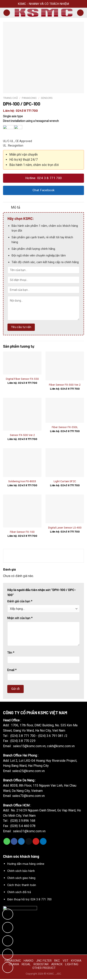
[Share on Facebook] (14, 841)
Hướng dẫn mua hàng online (25, 864)
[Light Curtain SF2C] (65, 462)
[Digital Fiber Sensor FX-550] (22, 363)
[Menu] (6, 12)
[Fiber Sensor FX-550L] (65, 410)
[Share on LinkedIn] (43, 841)
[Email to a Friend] (28, 841)
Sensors (47, 97)
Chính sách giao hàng (21, 878)
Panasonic (29, 97)
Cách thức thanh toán (21, 885)
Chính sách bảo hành (21, 871)
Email (12, 670)
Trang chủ (10, 97)
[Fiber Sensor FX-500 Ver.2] (65, 365)
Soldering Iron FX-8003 (22, 481)
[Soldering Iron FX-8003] (22, 462)
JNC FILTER (44, 960)
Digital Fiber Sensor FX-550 (22, 378)
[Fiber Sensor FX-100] (22, 511)
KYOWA (76, 960)
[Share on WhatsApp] (6, 841)
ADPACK (57, 964)
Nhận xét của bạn (20, 618)
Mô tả (15, 207)
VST (65, 960)
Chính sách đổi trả (19, 892)
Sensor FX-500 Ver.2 (22, 435)
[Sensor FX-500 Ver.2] (22, 414)
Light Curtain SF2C (65, 481)
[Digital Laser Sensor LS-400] (65, 509)
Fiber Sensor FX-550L (65, 427)
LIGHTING (71, 964)
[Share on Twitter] (21, 841)
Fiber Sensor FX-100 (22, 531)
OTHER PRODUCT (44, 968)
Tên (10, 652)
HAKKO (28, 960)
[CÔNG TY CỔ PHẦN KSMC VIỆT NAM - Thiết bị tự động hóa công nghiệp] (43, 13)
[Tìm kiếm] (80, 12)
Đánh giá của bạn (19, 601)
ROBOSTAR (41, 964)
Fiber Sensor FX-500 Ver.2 (65, 384)
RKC (57, 960)
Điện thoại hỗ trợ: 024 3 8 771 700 (29, 899)
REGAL (26, 964)
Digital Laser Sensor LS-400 (65, 527)
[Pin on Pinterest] (36, 841)
